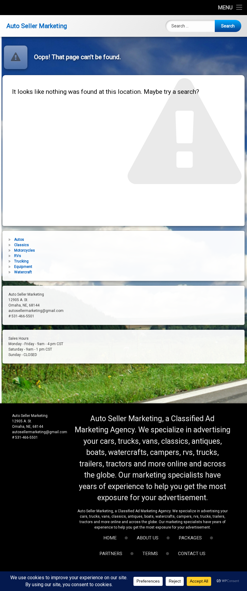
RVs (17, 256)
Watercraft (23, 272)
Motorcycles (24, 250)
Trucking (21, 261)
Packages (190, 538)
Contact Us (191, 553)
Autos (19, 239)
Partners (110, 553)
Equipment (23, 267)
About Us (147, 538)
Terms (150, 553)
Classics (21, 245)
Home (110, 538)
